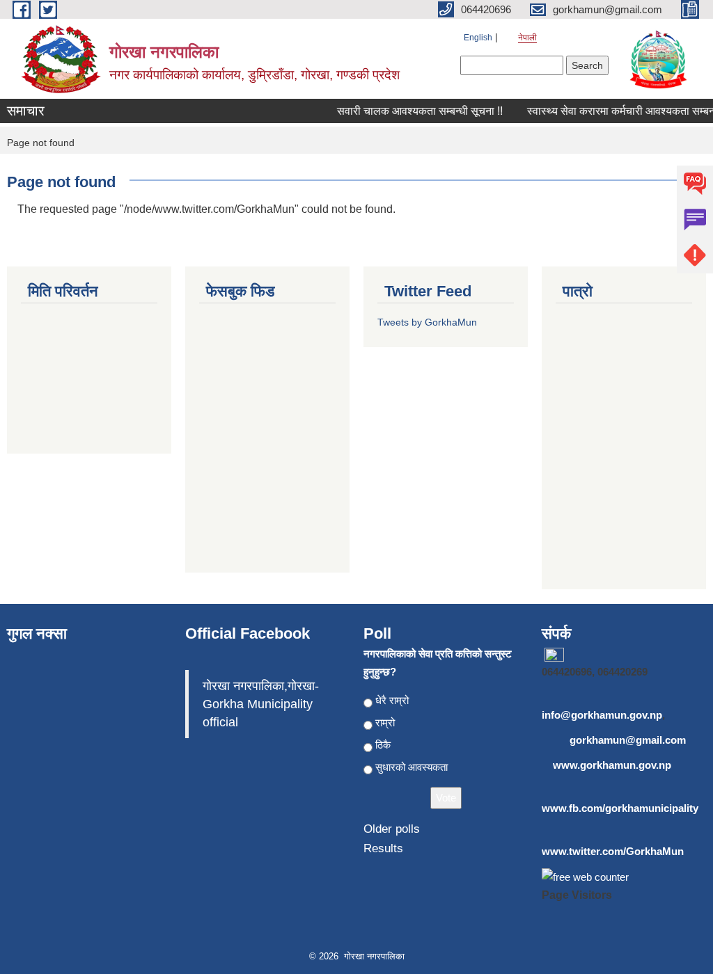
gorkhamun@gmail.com (628, 740)
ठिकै (383, 745)
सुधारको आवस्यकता (411, 767)
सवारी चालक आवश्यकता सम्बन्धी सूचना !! (414, 111)
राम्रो (385, 722)
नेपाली (527, 37)
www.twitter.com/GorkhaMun (613, 851)
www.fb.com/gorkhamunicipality (620, 808)
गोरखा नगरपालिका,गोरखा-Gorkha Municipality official (261, 704)
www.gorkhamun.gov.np (612, 765)
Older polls (391, 829)
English (478, 37)
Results (383, 848)
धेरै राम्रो (392, 700)
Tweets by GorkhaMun (427, 322)
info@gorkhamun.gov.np (602, 715)
